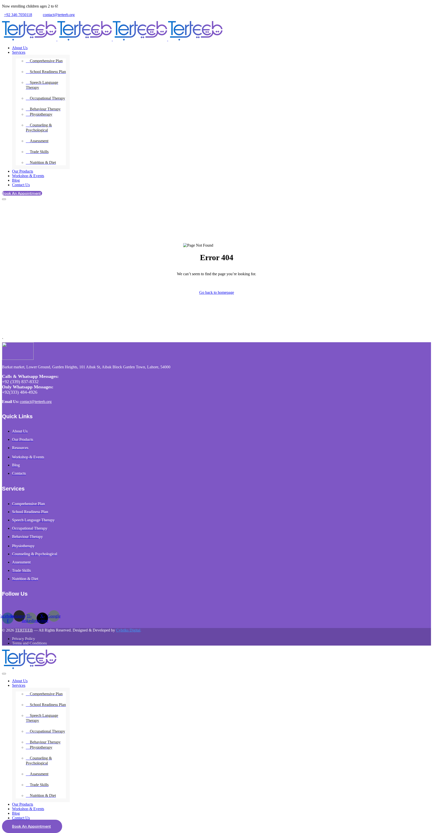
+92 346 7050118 (18, 15)
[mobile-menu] (4, 199)
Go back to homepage (216, 292)
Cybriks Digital (128, 630)
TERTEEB (24, 630)
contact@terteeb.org (59, 15)
